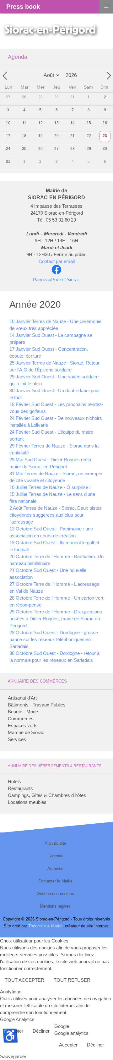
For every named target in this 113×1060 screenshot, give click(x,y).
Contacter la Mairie (55, 881)
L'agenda (55, 856)
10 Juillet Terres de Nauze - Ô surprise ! (50, 487)
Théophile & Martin (45, 926)
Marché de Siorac (26, 732)
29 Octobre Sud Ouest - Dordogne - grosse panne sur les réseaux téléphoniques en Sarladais (53, 639)
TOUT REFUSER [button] (72, 980)
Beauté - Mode (23, 711)
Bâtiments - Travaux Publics (37, 704)
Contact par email (57, 261)
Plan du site (55, 843)
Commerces (21, 718)
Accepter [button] (68, 1044)
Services (17, 739)
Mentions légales (55, 906)
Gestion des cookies (55, 893)
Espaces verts (23, 725)
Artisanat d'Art (22, 697)
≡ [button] (106, 6)
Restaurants (20, 788)
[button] (99, 1046)
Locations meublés (27, 802)
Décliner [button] (41, 1031)
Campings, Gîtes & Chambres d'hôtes (47, 795)
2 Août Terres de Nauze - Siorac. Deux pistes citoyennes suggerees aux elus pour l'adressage (55, 515)
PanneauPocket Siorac (56, 279)
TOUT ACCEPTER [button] (24, 980)
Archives (55, 868)
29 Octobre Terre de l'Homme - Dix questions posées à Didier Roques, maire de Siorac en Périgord (55, 618)
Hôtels (14, 781)
